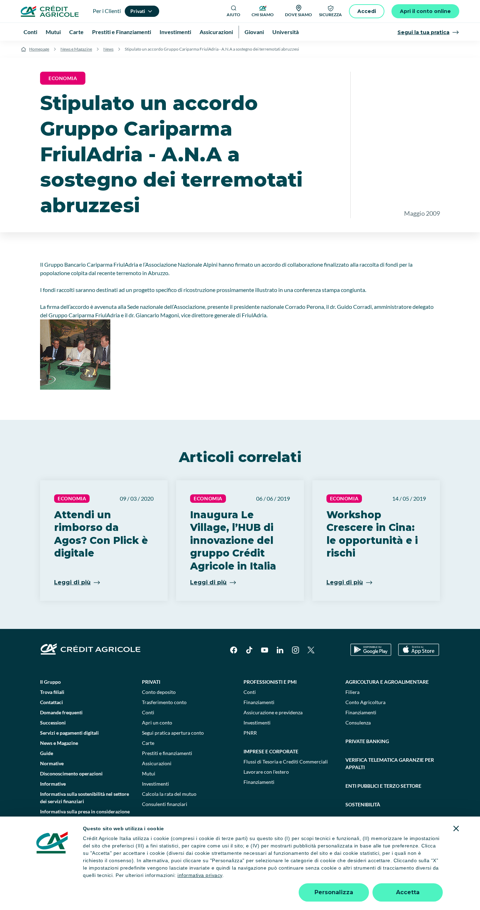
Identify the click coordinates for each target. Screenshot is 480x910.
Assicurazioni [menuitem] (216, 31)
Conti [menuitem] (30, 31)
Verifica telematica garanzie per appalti (389, 763)
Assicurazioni (156, 763)
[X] (311, 650)
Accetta (408, 892)
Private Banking (367, 741)
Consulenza (358, 723)
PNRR (250, 733)
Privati (151, 682)
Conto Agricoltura (365, 702)
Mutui (148, 773)
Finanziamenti (259, 702)
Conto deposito (159, 692)
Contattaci (51, 702)
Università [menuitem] (285, 31)
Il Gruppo (50, 682)
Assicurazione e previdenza (273, 712)
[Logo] (50, 11)
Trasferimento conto (164, 702)
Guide (46, 753)
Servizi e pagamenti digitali (69, 733)
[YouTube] (265, 650)
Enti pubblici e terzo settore (383, 786)
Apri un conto (157, 723)
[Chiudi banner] (456, 828)
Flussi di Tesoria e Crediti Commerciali (286, 762)
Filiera (352, 692)
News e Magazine (76, 49)
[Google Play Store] (371, 650)
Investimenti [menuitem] (175, 31)
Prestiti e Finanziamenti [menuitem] (121, 31)
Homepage (39, 49)
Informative (53, 784)
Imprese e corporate (271, 751)
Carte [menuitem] (76, 31)
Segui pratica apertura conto (173, 733)
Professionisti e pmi (270, 682)
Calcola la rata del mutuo (169, 794)
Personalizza (333, 892)
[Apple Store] (418, 650)
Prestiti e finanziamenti (167, 753)
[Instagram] (295, 650)
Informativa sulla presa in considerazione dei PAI (85, 815)
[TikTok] (249, 650)
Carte (148, 743)
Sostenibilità (362, 804)
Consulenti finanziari (164, 804)
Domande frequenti (61, 712)
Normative (52, 763)
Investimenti (155, 784)
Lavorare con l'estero (266, 772)
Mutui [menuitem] (53, 31)
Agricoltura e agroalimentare (387, 682)
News (108, 49)
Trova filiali (52, 692)
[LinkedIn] (280, 650)
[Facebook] (234, 650)
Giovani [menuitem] (254, 31)
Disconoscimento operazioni (71, 773)
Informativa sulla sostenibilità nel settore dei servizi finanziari (84, 797)
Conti (148, 712)
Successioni (53, 723)
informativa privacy (199, 875)
